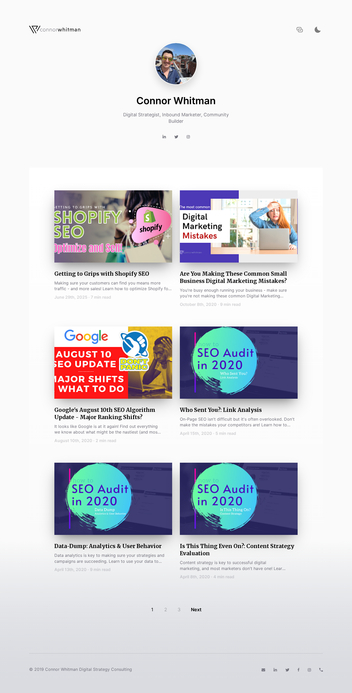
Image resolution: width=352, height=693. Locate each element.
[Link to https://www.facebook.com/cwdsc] (298, 669)
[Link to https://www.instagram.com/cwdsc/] (309, 669)
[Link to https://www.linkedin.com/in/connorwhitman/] (164, 136)
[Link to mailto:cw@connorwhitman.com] (263, 669)
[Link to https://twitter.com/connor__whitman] (176, 136)
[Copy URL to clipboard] (300, 30)
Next (196, 609)
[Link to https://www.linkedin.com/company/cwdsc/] (275, 669)
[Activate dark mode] (318, 30)
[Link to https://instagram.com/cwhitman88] (188, 136)
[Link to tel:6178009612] (321, 669)
